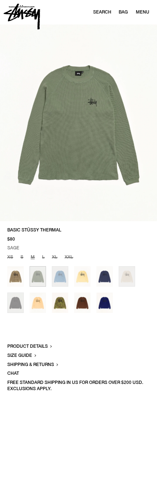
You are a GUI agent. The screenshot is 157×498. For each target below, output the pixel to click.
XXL (69, 257)
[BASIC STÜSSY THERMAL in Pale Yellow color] (82, 276)
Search (102, 12)
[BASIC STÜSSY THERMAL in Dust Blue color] (60, 276)
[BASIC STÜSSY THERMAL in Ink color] (104, 303)
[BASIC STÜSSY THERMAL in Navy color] (104, 276)
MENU (142, 12)
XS (10, 257)
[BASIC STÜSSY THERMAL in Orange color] (38, 303)
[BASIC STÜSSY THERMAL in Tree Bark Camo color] (60, 303)
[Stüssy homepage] (22, 17)
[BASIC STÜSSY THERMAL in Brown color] (82, 303)
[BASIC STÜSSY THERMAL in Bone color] (127, 276)
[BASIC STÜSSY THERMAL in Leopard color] (15, 276)
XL (54, 257)
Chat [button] (13, 373)
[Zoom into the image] (78, 122)
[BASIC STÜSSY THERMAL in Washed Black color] (15, 303)
